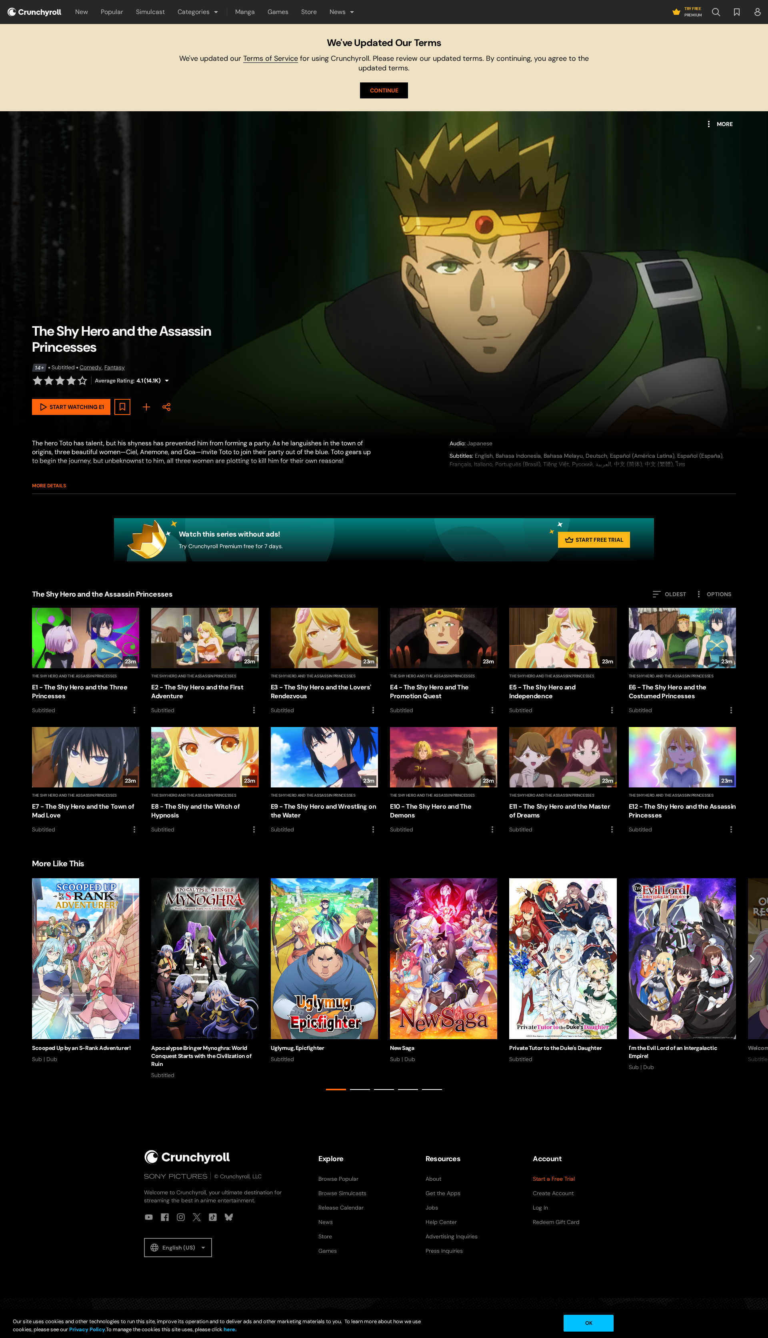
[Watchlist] (736, 12)
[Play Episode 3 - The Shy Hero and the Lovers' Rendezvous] (324, 661)
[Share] (166, 407)
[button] (198, 12)
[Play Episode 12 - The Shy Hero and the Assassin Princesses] (682, 780)
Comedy (91, 367)
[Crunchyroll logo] (34, 12)
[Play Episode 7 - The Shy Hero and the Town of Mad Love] (85, 780)
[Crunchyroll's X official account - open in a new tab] (197, 1217)
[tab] (336, 1090)
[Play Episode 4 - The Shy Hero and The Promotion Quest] (443, 661)
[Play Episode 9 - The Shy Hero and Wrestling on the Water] (324, 780)
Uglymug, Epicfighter (297, 1048)
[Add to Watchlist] (122, 407)
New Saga (402, 1048)
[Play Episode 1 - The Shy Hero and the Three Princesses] (85, 661)
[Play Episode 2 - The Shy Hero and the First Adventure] (204, 661)
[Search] (716, 12)
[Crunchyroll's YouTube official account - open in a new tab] (149, 1217)
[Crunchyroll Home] (187, 1157)
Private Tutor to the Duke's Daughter (555, 1048)
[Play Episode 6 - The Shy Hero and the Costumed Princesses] (682, 661)
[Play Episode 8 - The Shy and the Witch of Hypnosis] (204, 780)
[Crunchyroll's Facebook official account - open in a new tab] (165, 1217)
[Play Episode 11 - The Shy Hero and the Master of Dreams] (562, 780)
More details (49, 486)
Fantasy (114, 367)
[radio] (37, 380)
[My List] (146, 407)
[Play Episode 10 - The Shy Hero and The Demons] (443, 780)
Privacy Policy (87, 1329)
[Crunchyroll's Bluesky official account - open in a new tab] (229, 1217)
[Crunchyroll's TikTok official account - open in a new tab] (213, 1217)
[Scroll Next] (752, 986)
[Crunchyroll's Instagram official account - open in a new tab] (181, 1217)
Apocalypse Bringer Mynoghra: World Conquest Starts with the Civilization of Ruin (201, 1056)
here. (229, 1329)
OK (588, 1323)
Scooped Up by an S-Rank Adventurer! (81, 1048)
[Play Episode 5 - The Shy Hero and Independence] (562, 661)
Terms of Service (270, 58)
